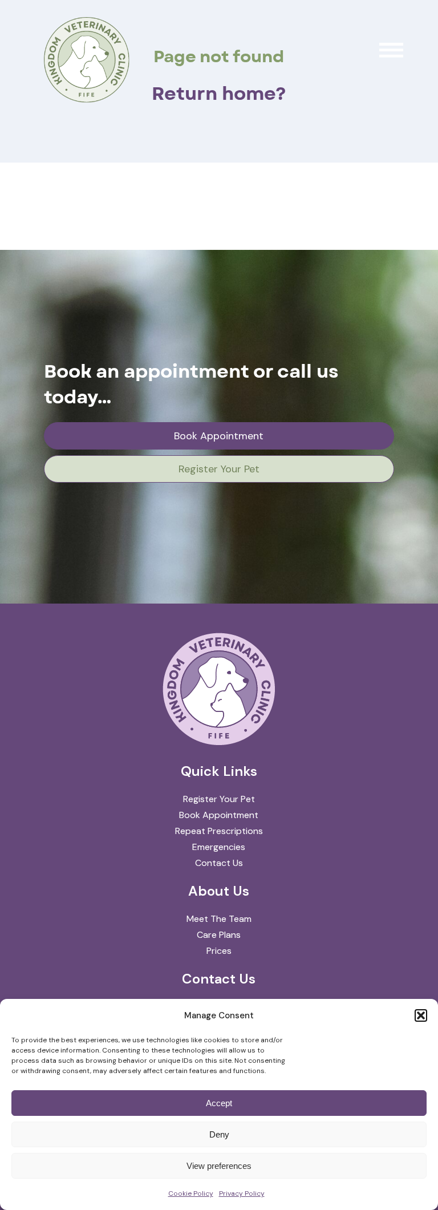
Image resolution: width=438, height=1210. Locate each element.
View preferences (219, 1166)
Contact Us (219, 863)
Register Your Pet (219, 469)
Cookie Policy (190, 1193)
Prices (219, 951)
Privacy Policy (242, 1193)
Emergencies (218, 847)
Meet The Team (219, 919)
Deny (219, 1134)
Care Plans (219, 935)
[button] (421, 1015)
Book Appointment (218, 436)
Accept (219, 1103)
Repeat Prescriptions (219, 831)
